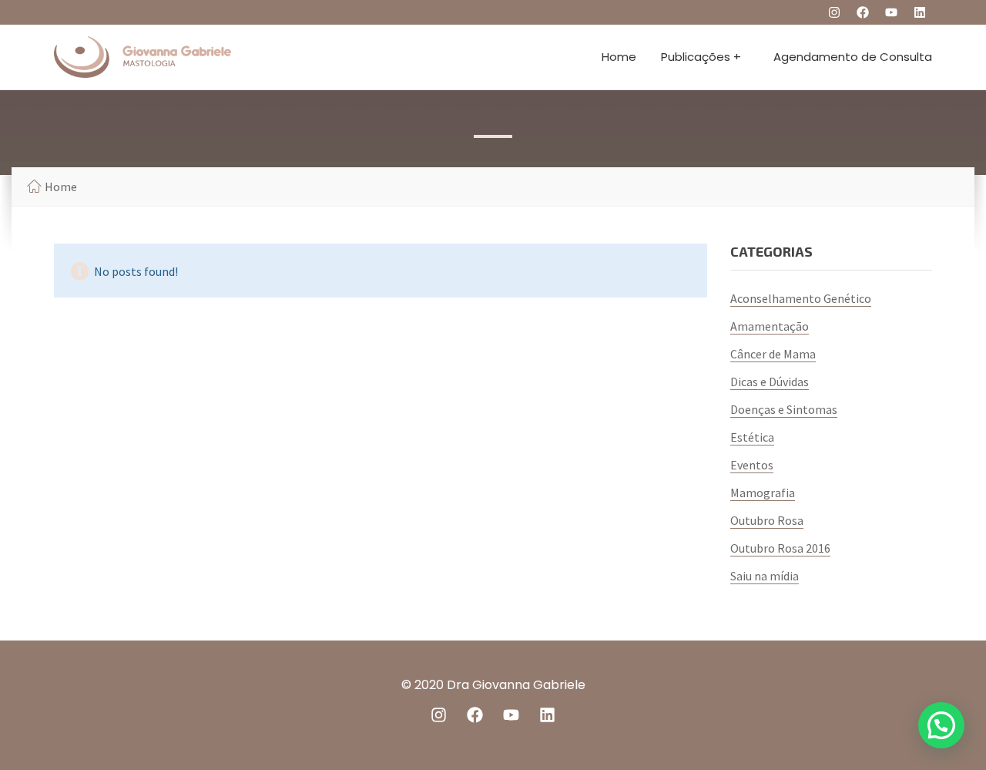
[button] (941, 725)
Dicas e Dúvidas (769, 381)
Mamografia (762, 492)
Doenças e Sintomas (783, 409)
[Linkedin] (919, 12)
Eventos (751, 464)
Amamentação (769, 326)
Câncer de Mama (773, 353)
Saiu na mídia (764, 575)
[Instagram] (834, 12)
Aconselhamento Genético (800, 298)
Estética (752, 437)
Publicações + (701, 57)
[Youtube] (891, 12)
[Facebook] (862, 12)
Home (619, 57)
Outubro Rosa (766, 520)
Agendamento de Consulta (852, 57)
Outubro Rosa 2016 (780, 548)
